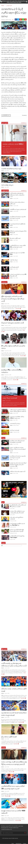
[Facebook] (16, 19)
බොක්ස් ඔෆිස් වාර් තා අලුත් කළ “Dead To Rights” (17, 536)
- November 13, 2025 (7, 374)
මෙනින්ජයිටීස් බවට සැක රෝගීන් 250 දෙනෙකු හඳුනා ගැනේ (18, 246)
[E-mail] (25, 19)
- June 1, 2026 (15, 277)
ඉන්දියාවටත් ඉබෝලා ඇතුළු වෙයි (17, 471)
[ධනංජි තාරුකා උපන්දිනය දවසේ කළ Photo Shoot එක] (5, 525)
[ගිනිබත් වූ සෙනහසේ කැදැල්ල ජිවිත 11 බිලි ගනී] (5, 233)
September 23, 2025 (13, 533)
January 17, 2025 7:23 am (6, 19)
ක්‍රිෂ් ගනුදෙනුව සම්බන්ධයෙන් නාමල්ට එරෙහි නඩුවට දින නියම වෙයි (12, 298)
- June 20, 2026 (6, 717)
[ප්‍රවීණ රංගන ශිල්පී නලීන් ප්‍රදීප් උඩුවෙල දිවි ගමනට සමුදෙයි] (5, 531)
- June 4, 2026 (15, 234)
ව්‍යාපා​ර (3, 383)
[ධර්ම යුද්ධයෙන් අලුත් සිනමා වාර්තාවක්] (5, 519)
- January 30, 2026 (16, 432)
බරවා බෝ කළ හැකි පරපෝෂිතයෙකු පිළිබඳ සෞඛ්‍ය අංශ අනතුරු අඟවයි (14, 762)
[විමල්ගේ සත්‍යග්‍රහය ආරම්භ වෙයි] (14, 315)
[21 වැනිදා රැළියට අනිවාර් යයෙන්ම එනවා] (14, 338)
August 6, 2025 (12, 539)
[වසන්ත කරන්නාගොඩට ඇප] (14, 161)
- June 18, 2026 (15, 452)
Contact (24, 843)
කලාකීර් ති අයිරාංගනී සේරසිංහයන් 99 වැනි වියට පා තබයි (18, 505)
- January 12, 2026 (7, 325)
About (13, 843)
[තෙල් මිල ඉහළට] (5, 262)
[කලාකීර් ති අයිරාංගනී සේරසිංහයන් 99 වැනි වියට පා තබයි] (5, 506)
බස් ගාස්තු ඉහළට (7, 185)
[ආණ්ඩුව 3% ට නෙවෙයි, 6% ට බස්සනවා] (14, 362)
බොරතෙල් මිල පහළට (15, 423)
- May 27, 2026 (15, 473)
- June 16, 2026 (15, 211)
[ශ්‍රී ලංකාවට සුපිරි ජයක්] (5, 240)
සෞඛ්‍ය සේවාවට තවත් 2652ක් (13, 144)
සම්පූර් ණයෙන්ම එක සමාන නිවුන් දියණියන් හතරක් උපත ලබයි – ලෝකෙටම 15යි (18, 464)
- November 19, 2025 (7, 350)
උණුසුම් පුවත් (5, 191)
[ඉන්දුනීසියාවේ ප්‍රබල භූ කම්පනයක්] (5, 211)
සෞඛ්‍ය (3, 747)
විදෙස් (3, 438)
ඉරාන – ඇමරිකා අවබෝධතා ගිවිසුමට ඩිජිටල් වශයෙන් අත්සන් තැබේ (18, 449)
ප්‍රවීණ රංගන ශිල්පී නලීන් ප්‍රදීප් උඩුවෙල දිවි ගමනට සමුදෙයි (17, 530)
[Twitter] (18, 19)
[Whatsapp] (23, 19)
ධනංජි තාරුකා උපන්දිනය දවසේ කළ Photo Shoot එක (17, 524)
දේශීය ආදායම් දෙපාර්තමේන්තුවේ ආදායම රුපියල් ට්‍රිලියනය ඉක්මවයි (18, 410)
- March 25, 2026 (16, 425)
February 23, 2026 (13, 520)
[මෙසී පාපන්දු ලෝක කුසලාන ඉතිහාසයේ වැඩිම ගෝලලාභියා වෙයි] (5, 195)
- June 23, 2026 (15, 198)
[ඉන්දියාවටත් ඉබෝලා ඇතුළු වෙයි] (5, 473)
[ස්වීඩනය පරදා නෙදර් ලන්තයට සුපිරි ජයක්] (5, 204)
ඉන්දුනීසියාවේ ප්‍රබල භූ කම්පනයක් (18, 209)
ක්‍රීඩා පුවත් (4, 649)
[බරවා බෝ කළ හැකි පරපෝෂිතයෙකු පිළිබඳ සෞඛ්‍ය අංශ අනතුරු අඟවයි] (14, 754)
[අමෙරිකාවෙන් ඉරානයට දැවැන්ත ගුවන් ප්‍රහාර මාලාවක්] (5, 218)
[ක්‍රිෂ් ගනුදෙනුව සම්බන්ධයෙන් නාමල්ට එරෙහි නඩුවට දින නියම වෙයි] (14, 289)
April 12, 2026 (12, 514)
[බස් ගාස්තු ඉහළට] (14, 178)
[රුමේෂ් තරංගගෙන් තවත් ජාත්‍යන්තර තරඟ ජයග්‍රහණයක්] (14, 705)
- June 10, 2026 (15, 220)
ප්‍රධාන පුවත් (4, 123)
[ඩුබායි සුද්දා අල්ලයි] (5, 269)
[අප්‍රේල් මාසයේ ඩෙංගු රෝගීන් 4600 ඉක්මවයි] (14, 803)
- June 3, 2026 (15, 256)
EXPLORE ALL (23, 190)
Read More (13, 152)
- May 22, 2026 (15, 413)
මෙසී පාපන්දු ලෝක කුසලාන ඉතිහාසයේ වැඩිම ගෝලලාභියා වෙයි (17, 194)
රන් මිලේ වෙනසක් (14, 430)
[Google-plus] (20, 19)
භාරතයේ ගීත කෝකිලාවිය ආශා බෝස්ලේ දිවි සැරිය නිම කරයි (17, 512)
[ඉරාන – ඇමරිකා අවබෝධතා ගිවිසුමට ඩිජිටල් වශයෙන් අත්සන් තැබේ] (5, 449)
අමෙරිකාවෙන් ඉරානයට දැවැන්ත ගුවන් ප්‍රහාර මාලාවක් (18, 217)
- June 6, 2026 (6, 766)
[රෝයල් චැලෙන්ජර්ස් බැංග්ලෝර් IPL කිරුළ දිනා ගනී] (5, 276)
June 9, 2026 (12, 508)
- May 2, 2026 (6, 815)
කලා (3, 502)
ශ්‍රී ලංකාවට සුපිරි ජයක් (15, 238)
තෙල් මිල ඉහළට (14, 260)
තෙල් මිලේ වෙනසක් (10, 398)
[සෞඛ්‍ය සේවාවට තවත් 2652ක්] (14, 133)
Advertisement (18, 843)
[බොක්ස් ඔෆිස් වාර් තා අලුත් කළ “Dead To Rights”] (5, 537)
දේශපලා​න (4, 282)
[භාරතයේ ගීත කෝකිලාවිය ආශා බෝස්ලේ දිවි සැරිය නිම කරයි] (5, 512)
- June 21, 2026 (15, 205)
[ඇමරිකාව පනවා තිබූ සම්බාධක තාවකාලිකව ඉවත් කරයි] (5, 443)
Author (4, 146)
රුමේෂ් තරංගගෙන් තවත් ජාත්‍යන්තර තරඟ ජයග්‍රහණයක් (14, 713)
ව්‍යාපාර (4, 419)
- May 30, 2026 (6, 303)
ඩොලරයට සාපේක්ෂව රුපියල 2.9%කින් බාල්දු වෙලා (17, 417)
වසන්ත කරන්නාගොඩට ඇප (11, 168)
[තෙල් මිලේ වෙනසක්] (14, 390)
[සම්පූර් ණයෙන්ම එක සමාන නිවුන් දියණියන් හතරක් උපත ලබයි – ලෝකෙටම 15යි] (5, 464)
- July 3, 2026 (7, 146)
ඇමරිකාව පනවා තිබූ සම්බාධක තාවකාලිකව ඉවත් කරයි (17, 441)
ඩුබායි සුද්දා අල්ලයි (14, 267)
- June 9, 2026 (15, 227)
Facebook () (24, 115)
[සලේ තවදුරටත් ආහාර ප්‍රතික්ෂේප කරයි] (5, 225)
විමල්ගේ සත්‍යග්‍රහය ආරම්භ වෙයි (12, 322)
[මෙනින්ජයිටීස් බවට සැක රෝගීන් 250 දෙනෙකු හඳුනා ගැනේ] (5, 247)
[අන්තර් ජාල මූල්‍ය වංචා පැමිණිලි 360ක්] (5, 254)
